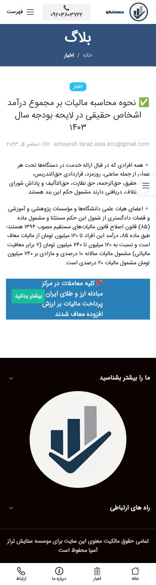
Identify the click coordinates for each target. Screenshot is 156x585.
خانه (87, 55)
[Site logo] (124, 12)
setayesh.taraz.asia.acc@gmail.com (102, 144)
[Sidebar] (146, 186)
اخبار (69, 55)
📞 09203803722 (66, 11)
